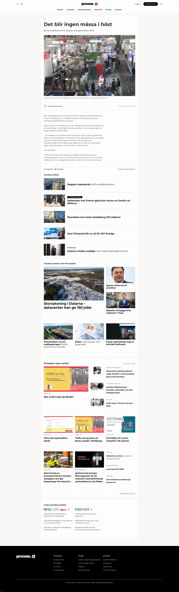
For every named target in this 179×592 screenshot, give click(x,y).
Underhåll (70, 10)
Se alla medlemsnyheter (127, 494)
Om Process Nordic (109, 570)
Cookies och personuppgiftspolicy (89, 560)
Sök (22, 4)
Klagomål (81, 566)
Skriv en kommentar (127, 169)
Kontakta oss (107, 563)
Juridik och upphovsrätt (86, 563)
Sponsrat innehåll (84, 570)
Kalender (118, 10)
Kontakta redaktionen (110, 560)
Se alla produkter (59, 570)
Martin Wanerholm (56, 106)
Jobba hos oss (107, 566)
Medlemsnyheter (84, 10)
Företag (108, 10)
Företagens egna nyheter (56, 363)
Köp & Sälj (98, 10)
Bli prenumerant (59, 560)
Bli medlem (57, 563)
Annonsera (57, 566)
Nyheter (60, 10)
